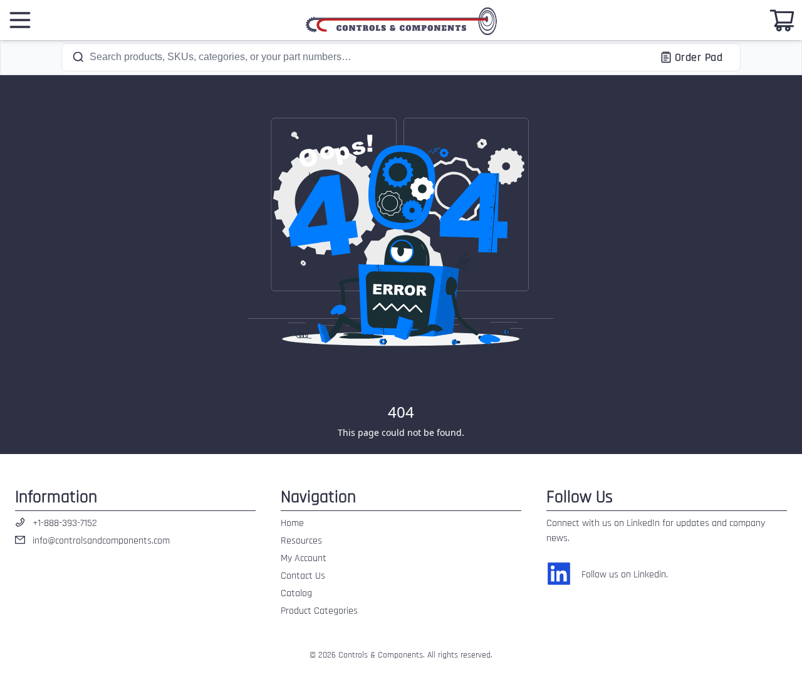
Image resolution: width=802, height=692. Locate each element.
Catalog (296, 593)
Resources (301, 540)
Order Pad (698, 57)
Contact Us (303, 575)
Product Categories (319, 610)
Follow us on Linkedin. (624, 574)
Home (292, 523)
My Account (303, 558)
